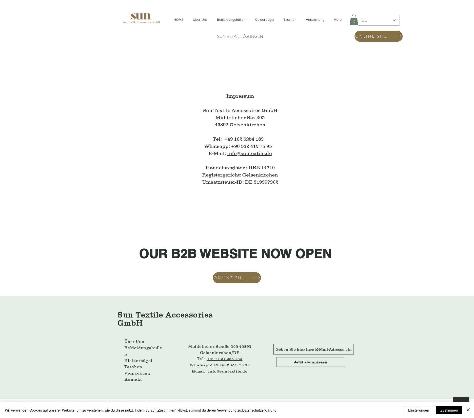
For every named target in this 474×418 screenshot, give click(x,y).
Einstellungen (418, 410)
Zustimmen (449, 410)
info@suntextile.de (249, 153)
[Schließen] (468, 410)
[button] (354, 20)
